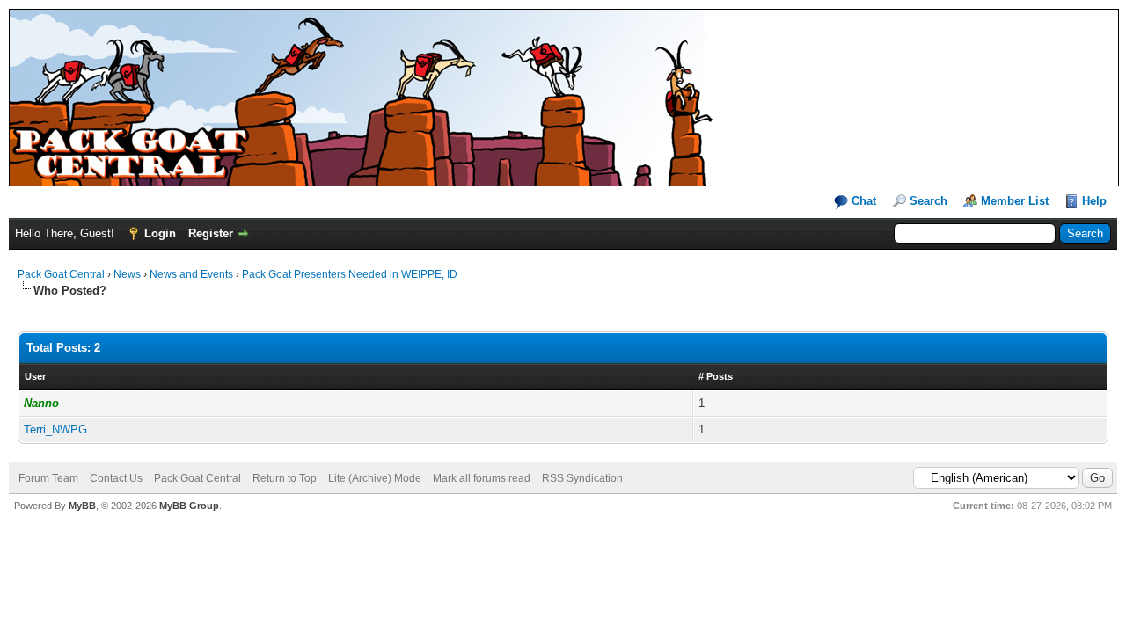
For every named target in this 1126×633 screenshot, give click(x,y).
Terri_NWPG (55, 429)
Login (160, 233)
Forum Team (48, 478)
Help (1094, 200)
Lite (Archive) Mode (374, 478)
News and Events (191, 274)
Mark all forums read (481, 478)
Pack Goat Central (61, 274)
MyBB (82, 505)
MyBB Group (189, 505)
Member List (1015, 200)
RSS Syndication (582, 478)
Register (210, 233)
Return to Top (284, 478)
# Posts (715, 376)
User (35, 376)
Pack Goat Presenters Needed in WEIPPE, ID (349, 274)
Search (928, 200)
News (127, 274)
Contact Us (116, 478)
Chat (862, 200)
